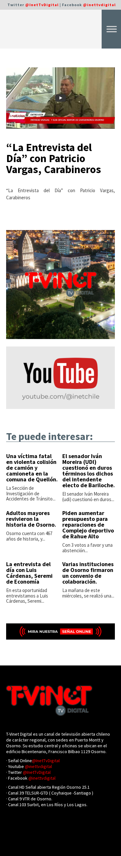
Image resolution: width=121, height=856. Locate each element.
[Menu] (111, 29)
